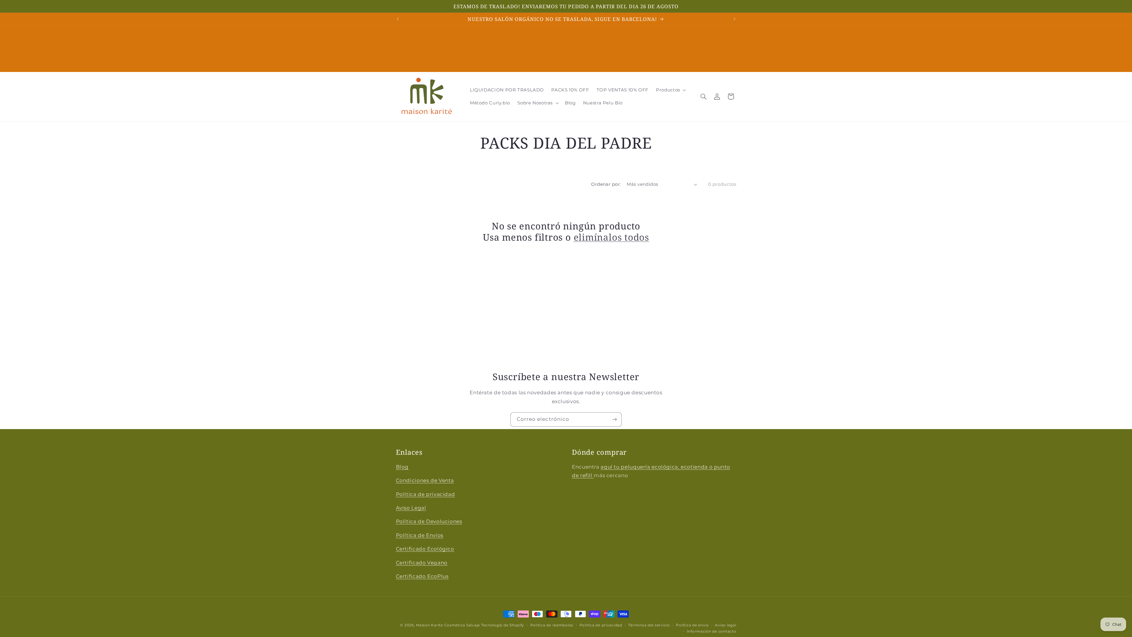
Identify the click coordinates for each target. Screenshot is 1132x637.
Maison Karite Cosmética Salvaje (448, 625)
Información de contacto (711, 631)
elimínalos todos (611, 237)
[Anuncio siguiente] (734, 19)
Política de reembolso (551, 625)
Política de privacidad (425, 494)
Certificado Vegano (421, 563)
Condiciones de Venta (425, 480)
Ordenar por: (606, 184)
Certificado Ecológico (425, 549)
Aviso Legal (411, 508)
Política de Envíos (419, 535)
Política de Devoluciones (429, 521)
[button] (670, 89)
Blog (402, 467)
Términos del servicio (649, 625)
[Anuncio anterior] (397, 19)
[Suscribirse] (614, 419)
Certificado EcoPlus (422, 576)
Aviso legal (725, 625)
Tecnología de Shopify (502, 625)
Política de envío (692, 625)
